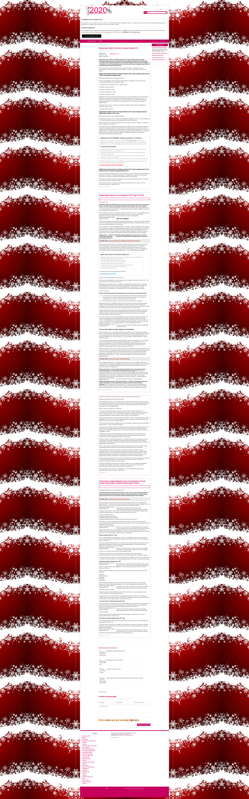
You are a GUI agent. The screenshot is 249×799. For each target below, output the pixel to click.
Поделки (84, 763)
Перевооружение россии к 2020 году (114, 660)
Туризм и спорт (85, 779)
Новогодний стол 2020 (87, 752)
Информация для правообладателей (126, 735)
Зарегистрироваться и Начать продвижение (111, 165)
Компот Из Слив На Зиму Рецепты (159, 47)
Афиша (114, 50)
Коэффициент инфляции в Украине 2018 (115, 651)
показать (117, 53)
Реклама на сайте (158, 9)
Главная (165, 9)
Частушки (84, 783)
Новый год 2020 (85, 757)
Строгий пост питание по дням (113, 669)
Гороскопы (84, 744)
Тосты (83, 778)
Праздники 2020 (85, 771)
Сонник (84, 773)
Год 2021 (84, 742)
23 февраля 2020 (86, 735)
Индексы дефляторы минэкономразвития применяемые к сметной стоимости (124, 678)
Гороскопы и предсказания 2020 (89, 745)
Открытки (84, 760)
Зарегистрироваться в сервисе (108, 273)
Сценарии (84, 775)
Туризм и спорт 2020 (86, 781)
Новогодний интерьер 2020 (88, 749)
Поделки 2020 (85, 765)
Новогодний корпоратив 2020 (88, 750)
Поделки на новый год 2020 (88, 766)
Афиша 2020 (85, 739)
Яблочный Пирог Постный (157, 55)
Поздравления (85, 768)
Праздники (84, 770)
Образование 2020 (86, 758)
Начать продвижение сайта (91, 36)
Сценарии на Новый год (87, 776)
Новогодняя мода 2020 (87, 753)
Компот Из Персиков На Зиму (158, 59)
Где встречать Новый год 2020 (89, 740)
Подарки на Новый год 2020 (88, 762)
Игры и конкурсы (86, 747)
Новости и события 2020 (87, 755)
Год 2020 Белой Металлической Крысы (116, 788)
